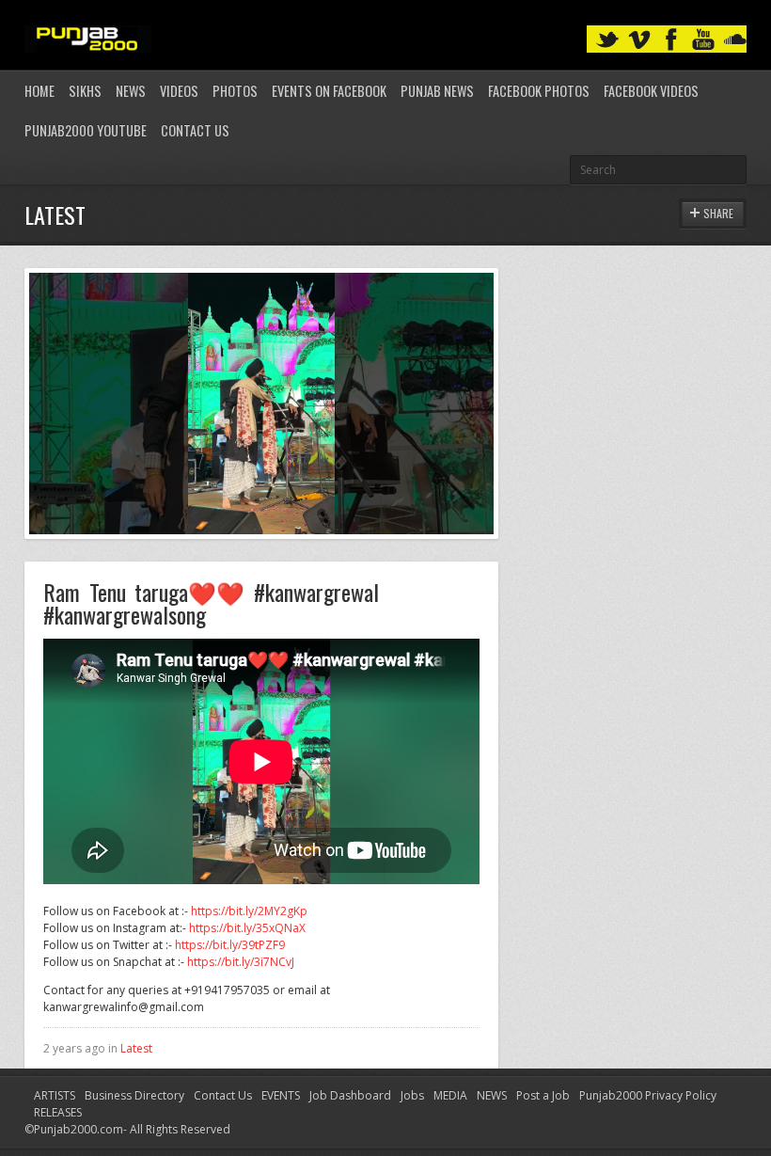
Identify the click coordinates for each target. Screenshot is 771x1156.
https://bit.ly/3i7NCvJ (240, 962)
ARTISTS (54, 1095)
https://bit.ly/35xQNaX (247, 928)
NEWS (492, 1095)
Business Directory (134, 1095)
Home (39, 91)
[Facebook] (671, 40)
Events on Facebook (329, 91)
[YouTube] (703, 40)
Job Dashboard (350, 1095)
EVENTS (280, 1095)
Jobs (412, 1095)
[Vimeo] (639, 40)
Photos (235, 91)
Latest (136, 1048)
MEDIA (450, 1095)
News (131, 91)
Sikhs (85, 91)
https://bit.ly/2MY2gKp (249, 911)
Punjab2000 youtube (85, 130)
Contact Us (195, 130)
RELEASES (58, 1112)
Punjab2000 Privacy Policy (647, 1095)
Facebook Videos (651, 91)
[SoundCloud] (735, 40)
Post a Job (543, 1095)
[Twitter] (607, 40)
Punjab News (437, 91)
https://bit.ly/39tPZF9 (230, 945)
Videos (179, 91)
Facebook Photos (539, 91)
